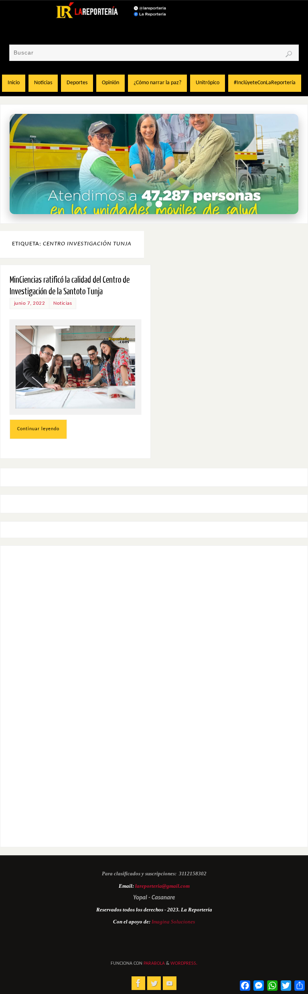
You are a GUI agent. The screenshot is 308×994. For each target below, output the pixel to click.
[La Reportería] (138, 983)
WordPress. (183, 963)
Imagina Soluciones (173, 922)
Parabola (154, 963)
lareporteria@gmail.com (162, 886)
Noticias (62, 303)
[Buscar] (289, 54)
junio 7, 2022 (29, 303)
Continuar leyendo (38, 429)
